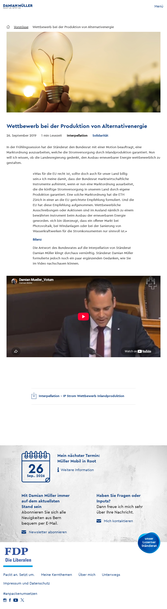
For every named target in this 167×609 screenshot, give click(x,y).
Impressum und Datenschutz (26, 583)
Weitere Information (77, 470)
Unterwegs (111, 574)
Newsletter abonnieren (48, 532)
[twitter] (22, 600)
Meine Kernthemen (56, 574)
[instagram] (5, 600)
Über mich (86, 574)
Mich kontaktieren (118, 521)
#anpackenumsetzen (20, 593)
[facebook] (10, 600)
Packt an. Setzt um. (19, 574)
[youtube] (15, 600)
